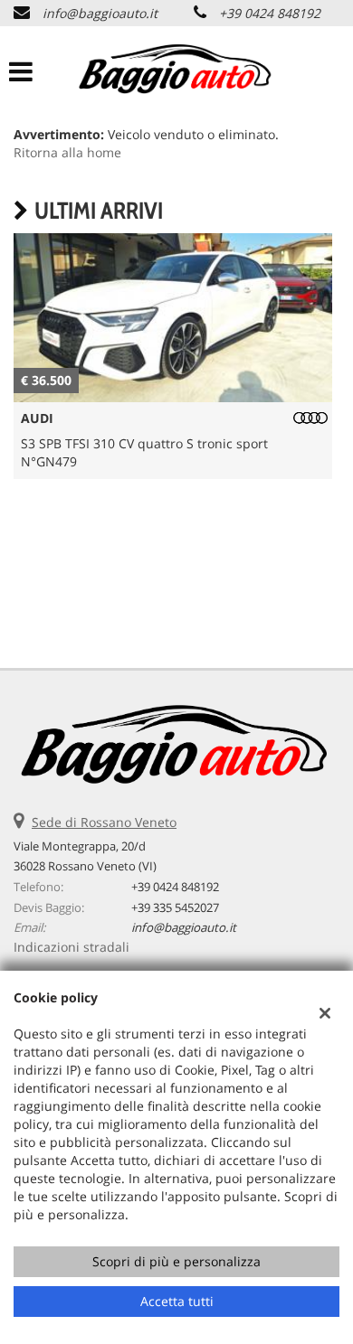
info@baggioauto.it (100, 13)
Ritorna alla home (67, 152)
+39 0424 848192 (269, 13)
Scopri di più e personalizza (176, 1261)
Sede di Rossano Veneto (104, 822)
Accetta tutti (177, 1301)
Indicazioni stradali (71, 946)
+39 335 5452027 (175, 907)
